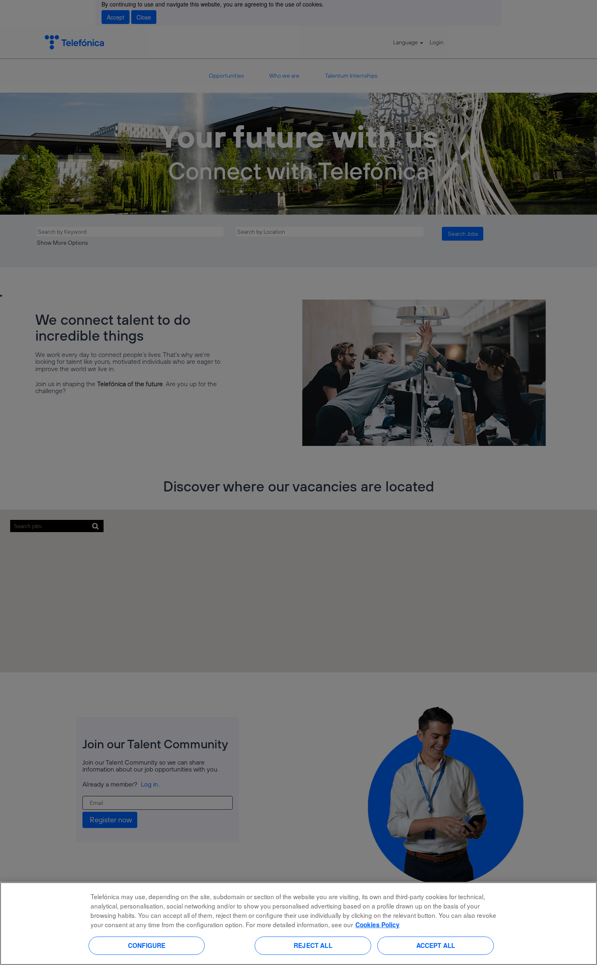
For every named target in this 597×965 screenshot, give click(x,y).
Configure (146, 945)
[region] (298, 923)
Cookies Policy (377, 924)
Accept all (435, 945)
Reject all (313, 945)
